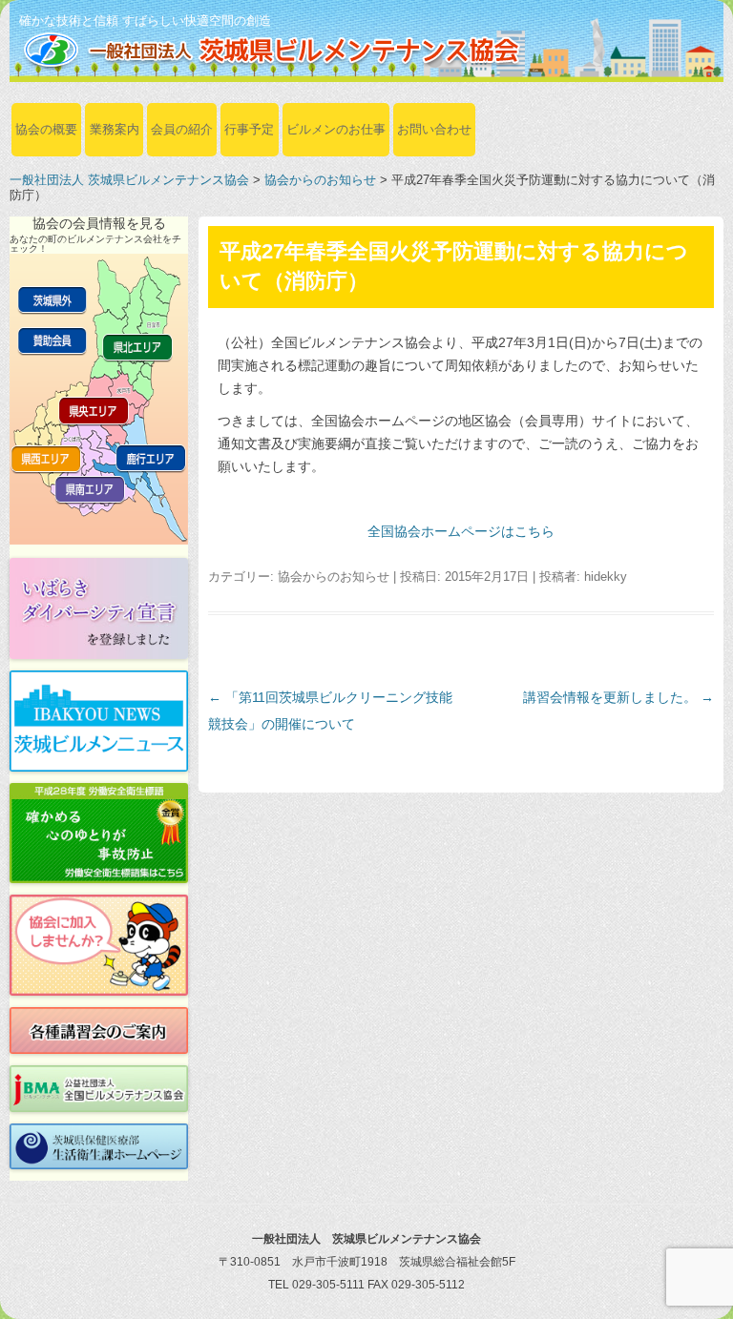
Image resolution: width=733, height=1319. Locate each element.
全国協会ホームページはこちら (461, 531)
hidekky (605, 576)
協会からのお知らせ (320, 180)
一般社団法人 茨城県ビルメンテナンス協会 (129, 180)
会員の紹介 (182, 129)
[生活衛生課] (99, 1146)
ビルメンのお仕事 (336, 129)
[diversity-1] (99, 608)
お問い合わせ (434, 129)
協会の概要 (46, 129)
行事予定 (249, 129)
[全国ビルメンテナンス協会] (99, 1088)
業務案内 (114, 129)
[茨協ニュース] (99, 721)
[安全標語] (99, 833)
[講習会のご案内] (99, 1030)
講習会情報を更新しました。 (618, 697)
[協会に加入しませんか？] (99, 945)
